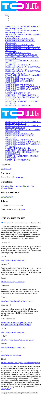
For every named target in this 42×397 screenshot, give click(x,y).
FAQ (7, 15)
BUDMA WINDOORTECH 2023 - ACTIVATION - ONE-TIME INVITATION (21, 54)
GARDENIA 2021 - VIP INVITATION (19, 39)
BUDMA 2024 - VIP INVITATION (18, 65)
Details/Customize (21, 223)
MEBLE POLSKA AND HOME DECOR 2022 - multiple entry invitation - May (23, 27)
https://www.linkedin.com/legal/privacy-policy (17, 301)
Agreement (7, 223)
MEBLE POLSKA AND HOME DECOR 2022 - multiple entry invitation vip (23, 32)
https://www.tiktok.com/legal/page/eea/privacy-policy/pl (20, 363)
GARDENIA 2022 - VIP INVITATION (19, 45)
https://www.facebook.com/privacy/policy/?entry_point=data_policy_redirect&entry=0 (16, 324)
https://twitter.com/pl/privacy (11, 355)
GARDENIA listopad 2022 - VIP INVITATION (22, 47)
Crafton (22, 209)
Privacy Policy (6, 389)
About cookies (36, 223)
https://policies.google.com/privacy (13, 260)
